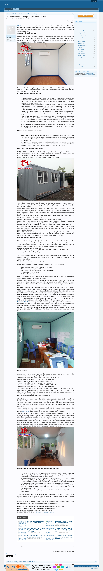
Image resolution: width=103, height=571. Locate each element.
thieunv (25, 18)
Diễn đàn (16, 8)
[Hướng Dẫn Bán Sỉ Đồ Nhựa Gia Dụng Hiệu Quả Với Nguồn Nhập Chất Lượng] (22, 531)
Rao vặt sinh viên (16, 18)
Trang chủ (10, 8)
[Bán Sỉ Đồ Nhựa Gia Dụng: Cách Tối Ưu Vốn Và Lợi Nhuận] (22, 524)
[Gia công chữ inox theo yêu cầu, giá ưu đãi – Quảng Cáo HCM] (50, 531)
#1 (73, 546)
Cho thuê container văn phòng (26, 26)
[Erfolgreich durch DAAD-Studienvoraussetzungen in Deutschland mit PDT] (50, 524)
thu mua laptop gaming (89, 74)
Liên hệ (79, 566)
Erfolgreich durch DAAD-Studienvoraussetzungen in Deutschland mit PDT (64, 523)
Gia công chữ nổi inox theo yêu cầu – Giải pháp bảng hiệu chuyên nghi (64, 537)
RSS (97, 566)
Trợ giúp (83, 566)
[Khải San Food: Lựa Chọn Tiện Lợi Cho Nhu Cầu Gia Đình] (22, 538)
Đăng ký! (85, 15)
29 (14, 39)
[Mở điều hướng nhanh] (72, 13)
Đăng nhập (94, 1)
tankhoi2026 (30, 524)
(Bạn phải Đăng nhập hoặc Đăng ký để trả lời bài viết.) (63, 551)
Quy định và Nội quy (94, 568)
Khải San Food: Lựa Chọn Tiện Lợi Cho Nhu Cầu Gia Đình (36, 536)
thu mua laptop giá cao (90, 73)
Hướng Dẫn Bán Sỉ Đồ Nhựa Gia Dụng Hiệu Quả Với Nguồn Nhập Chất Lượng (36, 530)
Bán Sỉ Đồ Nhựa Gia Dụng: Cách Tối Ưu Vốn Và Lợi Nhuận (36, 522)
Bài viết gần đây (9, 10)
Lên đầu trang (93, 566)
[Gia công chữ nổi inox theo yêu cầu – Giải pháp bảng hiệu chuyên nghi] (50, 538)
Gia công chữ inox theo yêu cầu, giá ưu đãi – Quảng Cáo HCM (64, 530)
